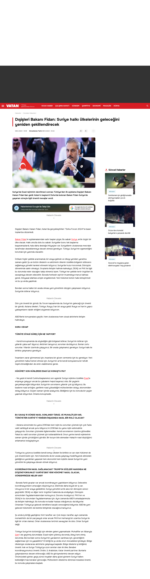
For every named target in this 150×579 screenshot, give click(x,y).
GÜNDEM (75, 106)
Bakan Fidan (72, 195)
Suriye (15, 192)
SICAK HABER (47, 106)
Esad (24, 192)
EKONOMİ (96, 106)
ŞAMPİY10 (86, 106)
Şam (17, 535)
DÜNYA (116, 106)
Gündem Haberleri (29, 113)
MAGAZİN (107, 106)
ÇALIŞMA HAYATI (62, 106)
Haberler (18, 113)
